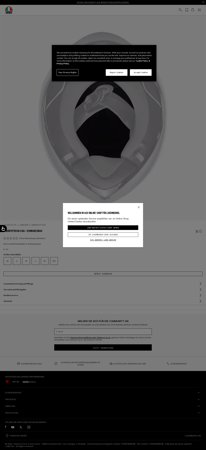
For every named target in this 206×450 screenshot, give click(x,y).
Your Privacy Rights (67, 72)
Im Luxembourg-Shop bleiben (103, 234)
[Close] (138, 206)
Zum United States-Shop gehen (103, 227)
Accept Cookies (141, 72)
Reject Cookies (116, 72)
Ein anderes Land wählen (103, 240)
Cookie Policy (142, 61)
